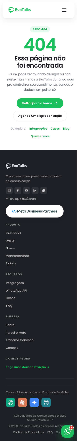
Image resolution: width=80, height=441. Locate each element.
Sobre (10, 325)
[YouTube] (26, 190)
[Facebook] (17, 190)
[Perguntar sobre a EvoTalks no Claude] (22, 402)
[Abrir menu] (64, 10)
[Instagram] (9, 190)
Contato (12, 348)
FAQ (50, 432)
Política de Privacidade (28, 432)
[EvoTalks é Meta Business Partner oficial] (35, 211)
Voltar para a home (37, 103)
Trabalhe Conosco (20, 340)
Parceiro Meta (16, 333)
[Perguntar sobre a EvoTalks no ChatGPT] (10, 402)
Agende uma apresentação (40, 116)
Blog (66, 129)
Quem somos (40, 136)
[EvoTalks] (21, 10)
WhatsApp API (16, 290)
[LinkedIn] (35, 190)
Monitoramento (17, 256)
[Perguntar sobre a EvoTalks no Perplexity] (46, 402)
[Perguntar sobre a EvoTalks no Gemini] (34, 402)
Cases (55, 129)
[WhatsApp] (43, 190)
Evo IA (10, 241)
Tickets (11, 263)
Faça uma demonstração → (27, 367)
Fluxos (10, 248)
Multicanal (13, 233)
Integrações (38, 129)
